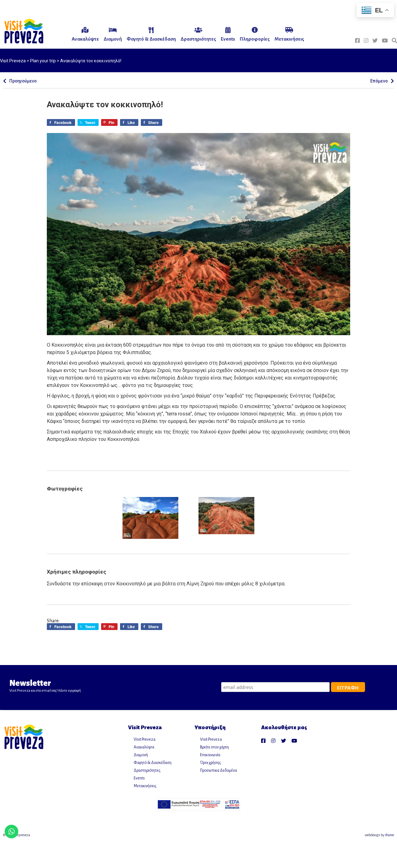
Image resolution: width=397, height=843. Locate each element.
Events (139, 778)
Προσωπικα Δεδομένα (218, 770)
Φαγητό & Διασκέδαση (153, 763)
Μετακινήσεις (145, 786)
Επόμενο (379, 80)
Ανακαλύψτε (144, 747)
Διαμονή (141, 755)
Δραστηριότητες (147, 770)
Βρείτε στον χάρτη (214, 747)
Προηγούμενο (23, 80)
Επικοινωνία (210, 755)
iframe (389, 835)
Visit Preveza (144, 739)
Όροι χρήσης (210, 763)
